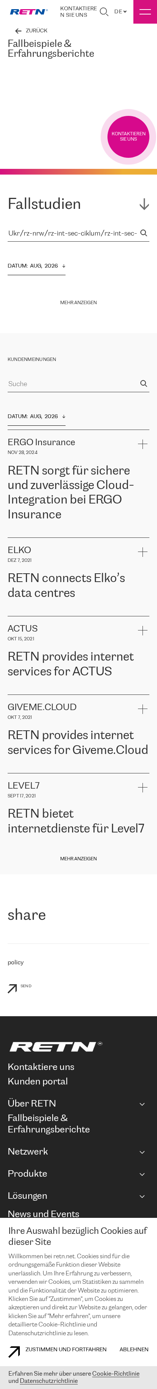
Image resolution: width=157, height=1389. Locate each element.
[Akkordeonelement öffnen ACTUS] (142, 630)
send (26, 986)
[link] (29, 11)
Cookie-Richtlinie (115, 1374)
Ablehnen (134, 1349)
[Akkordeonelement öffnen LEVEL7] (142, 787)
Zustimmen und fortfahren (66, 1349)
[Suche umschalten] (104, 11)
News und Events (43, 1214)
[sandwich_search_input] (143, 234)
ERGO (15, 533)
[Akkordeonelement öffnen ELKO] (142, 552)
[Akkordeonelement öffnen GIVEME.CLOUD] (142, 709)
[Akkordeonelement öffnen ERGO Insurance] (142, 444)
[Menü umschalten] (145, 12)
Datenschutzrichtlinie (49, 1381)
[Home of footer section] (77, 1046)
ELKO (82, 611)
